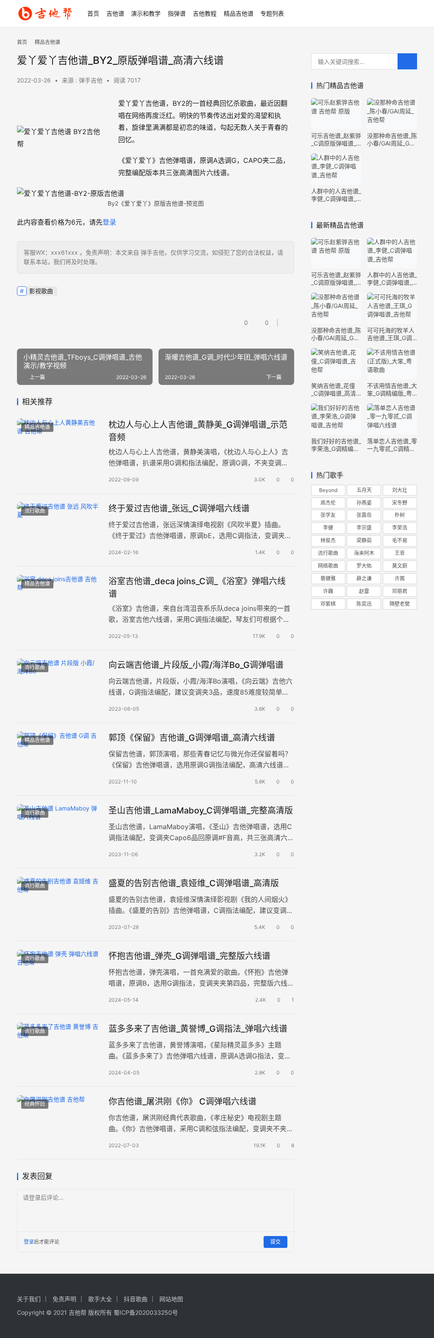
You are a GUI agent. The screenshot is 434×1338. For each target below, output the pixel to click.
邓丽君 (399, 591)
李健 (328, 528)
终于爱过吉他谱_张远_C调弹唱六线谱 (179, 508)
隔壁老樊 (399, 604)
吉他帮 (77, 1312)
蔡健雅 (328, 578)
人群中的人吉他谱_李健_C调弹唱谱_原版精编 (336, 195)
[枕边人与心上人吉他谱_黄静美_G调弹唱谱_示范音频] (58, 444)
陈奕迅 (364, 604)
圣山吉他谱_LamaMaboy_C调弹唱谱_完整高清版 (200, 810)
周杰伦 (328, 503)
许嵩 (400, 578)
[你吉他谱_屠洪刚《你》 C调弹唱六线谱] (58, 1121)
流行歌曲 (35, 511)
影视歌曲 (41, 290)
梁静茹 (364, 540)
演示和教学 (146, 13)
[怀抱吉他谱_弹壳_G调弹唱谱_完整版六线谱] (58, 976)
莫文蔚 (399, 566)
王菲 (400, 553)
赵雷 (364, 591)
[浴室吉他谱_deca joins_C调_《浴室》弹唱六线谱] (58, 601)
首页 (93, 13)
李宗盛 (364, 528)
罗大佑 (364, 566)
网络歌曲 (328, 566)
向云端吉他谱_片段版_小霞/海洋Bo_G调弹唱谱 (196, 665)
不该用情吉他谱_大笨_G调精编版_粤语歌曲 (392, 389)
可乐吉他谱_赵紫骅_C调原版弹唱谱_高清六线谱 (336, 139)
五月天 (364, 490)
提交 (275, 1242)
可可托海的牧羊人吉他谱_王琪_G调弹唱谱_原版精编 (391, 334)
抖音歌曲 (135, 1298)
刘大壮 (399, 490)
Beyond (328, 490)
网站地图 (171, 1298)
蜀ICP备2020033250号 (146, 1312)
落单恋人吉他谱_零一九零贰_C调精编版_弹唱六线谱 (392, 445)
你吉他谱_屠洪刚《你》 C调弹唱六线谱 (182, 1101)
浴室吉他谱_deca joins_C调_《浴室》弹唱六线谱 (197, 587)
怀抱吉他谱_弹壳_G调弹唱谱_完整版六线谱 (189, 956)
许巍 (328, 591)
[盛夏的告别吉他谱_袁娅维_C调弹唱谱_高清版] (58, 903)
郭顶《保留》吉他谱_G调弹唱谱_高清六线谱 (191, 738)
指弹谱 (177, 13)
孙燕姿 (364, 503)
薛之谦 (364, 578)
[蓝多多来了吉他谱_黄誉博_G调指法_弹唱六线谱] (58, 1048)
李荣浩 (399, 528)
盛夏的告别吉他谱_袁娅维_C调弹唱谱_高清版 (193, 883)
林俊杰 (328, 540)
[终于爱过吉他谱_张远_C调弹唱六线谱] (58, 528)
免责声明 (64, 1298)
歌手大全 (100, 1298)
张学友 (328, 515)
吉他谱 (115, 13)
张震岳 (364, 515)
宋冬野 (399, 503)
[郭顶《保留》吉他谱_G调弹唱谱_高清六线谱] (58, 757)
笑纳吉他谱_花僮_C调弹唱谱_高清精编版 (333, 389)
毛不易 (399, 540)
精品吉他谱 (238, 13)
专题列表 (272, 13)
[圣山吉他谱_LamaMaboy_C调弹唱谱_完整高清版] (58, 830)
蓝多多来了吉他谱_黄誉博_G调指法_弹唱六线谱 (197, 1029)
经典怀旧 (35, 1104)
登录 (109, 222)
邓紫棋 (328, 604)
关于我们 (29, 1298)
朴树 (400, 515)
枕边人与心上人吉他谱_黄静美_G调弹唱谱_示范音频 (197, 431)
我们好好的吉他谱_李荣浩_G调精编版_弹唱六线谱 (336, 445)
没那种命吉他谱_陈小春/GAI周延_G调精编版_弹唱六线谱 (392, 139)
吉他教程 (205, 13)
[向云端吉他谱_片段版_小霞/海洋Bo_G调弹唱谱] (58, 685)
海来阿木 (364, 553)
